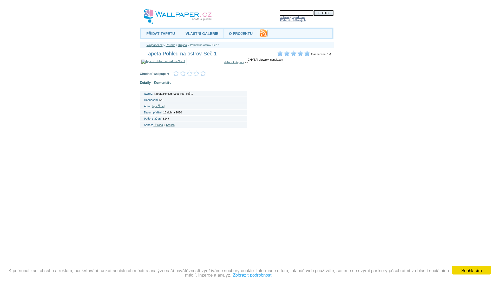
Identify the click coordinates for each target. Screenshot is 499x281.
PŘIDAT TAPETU (160, 33)
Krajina (182, 45)
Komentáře (162, 83)
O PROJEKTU (241, 33)
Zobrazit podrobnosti (253, 274)
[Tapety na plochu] (178, 16)
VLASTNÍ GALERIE (202, 33)
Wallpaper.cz (155, 45)
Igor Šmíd (158, 106)
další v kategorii (234, 62)
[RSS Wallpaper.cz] (263, 36)
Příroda (170, 45)
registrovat (298, 17)
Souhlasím (471, 270)
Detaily (145, 83)
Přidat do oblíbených (293, 20)
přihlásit (285, 17)
